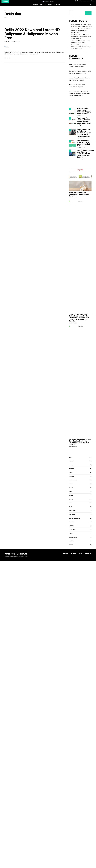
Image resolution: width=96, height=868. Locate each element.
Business (35, 4)
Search (70, 10)
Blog (70, 457)
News (70, 506)
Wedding (71, 544)
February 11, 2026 (81, 138)
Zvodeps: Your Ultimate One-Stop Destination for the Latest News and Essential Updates (80, 441)
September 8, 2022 (16, 41)
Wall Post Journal (15, 554)
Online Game (72, 510)
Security (71, 522)
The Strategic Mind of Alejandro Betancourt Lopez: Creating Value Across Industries (81, 36)
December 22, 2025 (81, 159)
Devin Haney (7, 41)
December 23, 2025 (81, 147)
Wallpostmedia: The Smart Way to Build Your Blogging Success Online (81, 25)
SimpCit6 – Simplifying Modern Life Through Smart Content (79, 194)
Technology (57, 4)
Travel (71, 533)
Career (71, 464)
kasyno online (73, 71)
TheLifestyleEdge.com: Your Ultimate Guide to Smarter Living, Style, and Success (80, 46)
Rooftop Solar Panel (74, 518)
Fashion (71, 483)
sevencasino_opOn (74, 78)
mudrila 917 (72, 84)
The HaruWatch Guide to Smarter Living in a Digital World (80, 41)
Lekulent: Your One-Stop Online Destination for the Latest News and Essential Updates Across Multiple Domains (79, 317)
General (71, 495)
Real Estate (72, 514)
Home (70, 503)
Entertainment (73, 480)
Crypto (71, 472)
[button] (91, 4)
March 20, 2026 (80, 126)
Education (43, 4)
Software (71, 525)
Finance (71, 487)
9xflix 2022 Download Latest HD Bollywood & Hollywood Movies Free (32, 34)
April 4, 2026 (79, 115)
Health (50, 4)
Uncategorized (73, 537)
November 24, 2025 (73, 446)
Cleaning (71, 468)
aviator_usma (72, 64)
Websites (71, 541)
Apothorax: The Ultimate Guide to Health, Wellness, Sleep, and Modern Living (81, 30)
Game (70, 491)
